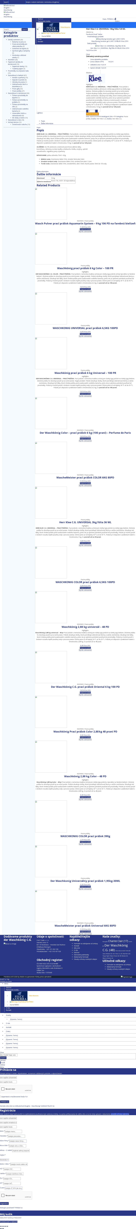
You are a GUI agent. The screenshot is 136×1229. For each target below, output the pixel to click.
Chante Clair (118, 941)
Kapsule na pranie (18, 80)
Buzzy (105, 941)
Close (10, 981)
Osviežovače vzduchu (19, 124)
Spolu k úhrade (95, 68)
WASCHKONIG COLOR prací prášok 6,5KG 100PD (85, 582)
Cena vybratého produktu (99, 60)
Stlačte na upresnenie (27, 977)
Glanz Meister (107, 953)
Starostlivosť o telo (14, 120)
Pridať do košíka (92, 114)
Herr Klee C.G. (101, 119)
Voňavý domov (13, 122)
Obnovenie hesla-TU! (20, 1097)
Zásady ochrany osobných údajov (85, 959)
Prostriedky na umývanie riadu (18, 71)
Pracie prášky (89, 221)
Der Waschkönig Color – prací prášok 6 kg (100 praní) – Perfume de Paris (85, 432)
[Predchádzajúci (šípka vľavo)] (1, 1228)
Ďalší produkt (91, 43)
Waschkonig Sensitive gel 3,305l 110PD (105, 41)
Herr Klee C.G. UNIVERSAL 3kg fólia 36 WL (105, 48)
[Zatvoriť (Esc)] (7, 1226)
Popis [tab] (43, 121)
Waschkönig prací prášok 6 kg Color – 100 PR (85, 268)
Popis (38, 127)
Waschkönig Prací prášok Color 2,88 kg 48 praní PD (85, 731)
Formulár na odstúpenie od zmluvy (86, 944)
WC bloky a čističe (18, 118)
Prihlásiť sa (3, 981)
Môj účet (77, 948)
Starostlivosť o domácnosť (17, 93)
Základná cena (95, 65)
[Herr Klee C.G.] (95, 78)
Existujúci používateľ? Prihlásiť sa (11, 1208)
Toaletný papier (17, 69)
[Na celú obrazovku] (3, 1226)
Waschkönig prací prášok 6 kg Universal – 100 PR (85, 373)
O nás (76, 950)
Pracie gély (16, 89)
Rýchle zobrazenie (85, 231)
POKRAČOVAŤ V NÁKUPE (8, 1222)
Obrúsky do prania (18, 82)
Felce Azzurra (120, 950)
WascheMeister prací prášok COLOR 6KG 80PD (85, 477)
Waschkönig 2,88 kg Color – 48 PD (85, 776)
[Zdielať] (5, 1226)
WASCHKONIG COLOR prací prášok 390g (85, 836)
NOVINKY (80, 221)
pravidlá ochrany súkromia (120, 1114)
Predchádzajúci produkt (95, 37)
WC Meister (124, 956)
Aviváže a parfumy (18, 78)
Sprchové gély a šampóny (21, 51)
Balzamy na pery (18, 42)
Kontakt (76, 946)
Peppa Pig (106, 956)
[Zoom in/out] (1, 1226)
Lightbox (40, 113)
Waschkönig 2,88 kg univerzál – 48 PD (85, 627)
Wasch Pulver (114, 956)
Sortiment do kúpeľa (19, 49)
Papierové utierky (18, 66)
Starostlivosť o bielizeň (16, 75)
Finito (127, 950)
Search (24, 29)
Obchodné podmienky (81, 955)
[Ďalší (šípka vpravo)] (3, 1228)
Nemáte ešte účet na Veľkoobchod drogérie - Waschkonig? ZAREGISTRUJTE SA (27, 1106)
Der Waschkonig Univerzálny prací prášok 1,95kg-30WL (85, 881)
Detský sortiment (14, 40)
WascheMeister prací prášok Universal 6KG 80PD (85, 925)
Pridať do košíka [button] (85, 229)
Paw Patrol (126, 953)
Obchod (76, 952)
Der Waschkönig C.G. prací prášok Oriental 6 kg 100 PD (85, 686)
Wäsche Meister (108, 958)
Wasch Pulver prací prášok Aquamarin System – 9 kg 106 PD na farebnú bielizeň (85, 223)
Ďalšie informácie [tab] (47, 123)
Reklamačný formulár (81, 957)
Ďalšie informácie (43, 171)
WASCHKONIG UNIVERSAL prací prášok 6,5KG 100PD (85, 328)
